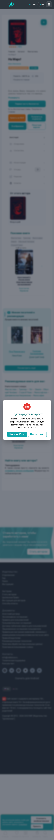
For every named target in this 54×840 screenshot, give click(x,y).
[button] (49, 4)
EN (34, 4)
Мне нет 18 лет (37, 434)
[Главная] (11, 4)
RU (30, 4)
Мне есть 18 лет (17, 434)
